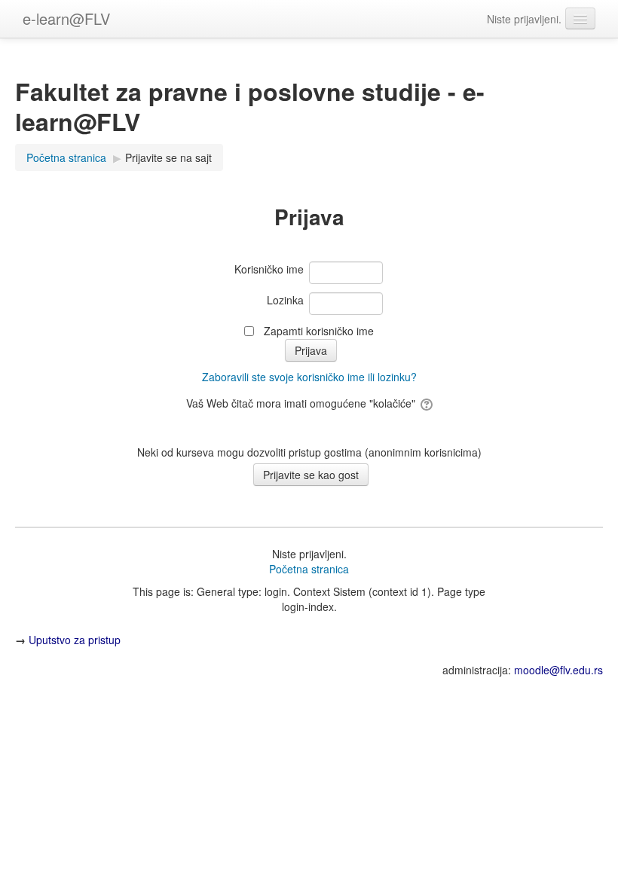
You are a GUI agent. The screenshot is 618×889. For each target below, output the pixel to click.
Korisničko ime (269, 268)
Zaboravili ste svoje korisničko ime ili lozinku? (309, 376)
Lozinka (285, 299)
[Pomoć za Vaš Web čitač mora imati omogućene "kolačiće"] (425, 403)
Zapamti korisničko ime (319, 330)
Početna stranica (309, 568)
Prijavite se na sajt (168, 157)
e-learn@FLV (66, 18)
